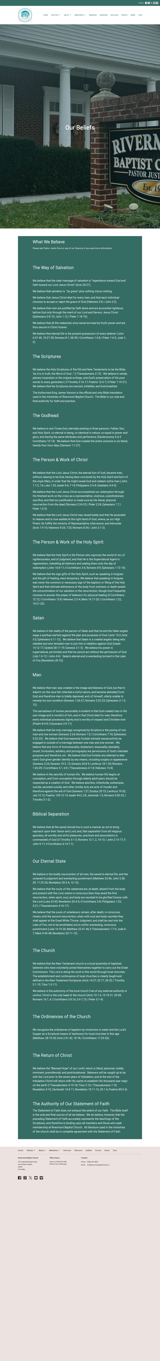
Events (124, 15)
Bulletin (114, 15)
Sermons (93, 15)
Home (45, 15)
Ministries (79, 15)
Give (140, 15)
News (133, 15)
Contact (140, 3)
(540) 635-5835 (92, 1162)
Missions (104, 15)
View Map (21, 1169)
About (66, 15)
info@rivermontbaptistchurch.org (98, 1165)
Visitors (54, 15)
